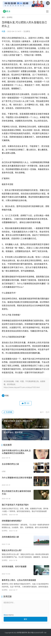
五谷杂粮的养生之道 (10, 464)
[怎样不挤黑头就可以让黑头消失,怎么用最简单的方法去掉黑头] (41, 454)
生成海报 (8, 412)
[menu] (47, 11)
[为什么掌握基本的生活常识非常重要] (41, 481)
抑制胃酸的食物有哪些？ (12, 521)
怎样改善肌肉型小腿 (10, 537)
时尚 (7, 395)
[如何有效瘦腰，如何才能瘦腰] (41, 570)
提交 (25, 619)
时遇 (3, 31)
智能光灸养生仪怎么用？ (12, 550)
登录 (5, 615)
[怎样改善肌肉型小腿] (41, 540)
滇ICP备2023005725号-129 (37, 632)
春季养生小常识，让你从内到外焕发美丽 (19, 580)
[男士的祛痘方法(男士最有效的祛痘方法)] (41, 495)
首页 (3, 17)
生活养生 (26, 31)
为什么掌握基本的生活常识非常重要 (17, 477)
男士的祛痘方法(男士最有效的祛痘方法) (16, 492)
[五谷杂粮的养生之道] (41, 468)
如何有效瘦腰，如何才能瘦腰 (14, 566)
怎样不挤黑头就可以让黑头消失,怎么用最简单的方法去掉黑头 (16, 451)
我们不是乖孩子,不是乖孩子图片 (15, 505)
